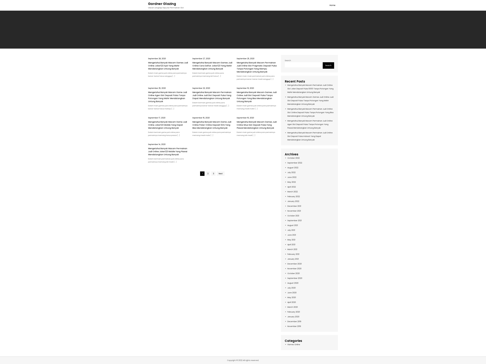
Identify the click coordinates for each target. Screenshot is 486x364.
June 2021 (291, 235)
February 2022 (293, 196)
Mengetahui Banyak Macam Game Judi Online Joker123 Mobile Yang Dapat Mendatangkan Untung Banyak (167, 124)
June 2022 (291, 177)
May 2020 (291, 297)
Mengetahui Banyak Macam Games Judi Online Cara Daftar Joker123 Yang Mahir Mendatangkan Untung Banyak (212, 65)
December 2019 (294, 321)
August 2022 (292, 167)
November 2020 (294, 268)
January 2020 (293, 316)
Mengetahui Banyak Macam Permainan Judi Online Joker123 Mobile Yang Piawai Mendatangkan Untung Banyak (167, 151)
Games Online (293, 344)
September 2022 (294, 163)
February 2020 (293, 312)
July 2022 (291, 172)
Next (221, 173)
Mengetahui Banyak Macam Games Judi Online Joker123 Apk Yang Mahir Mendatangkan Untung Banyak (168, 65)
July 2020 (291, 288)
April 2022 (291, 187)
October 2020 (293, 273)
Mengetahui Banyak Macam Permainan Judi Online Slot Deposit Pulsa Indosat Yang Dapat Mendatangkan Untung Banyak (310, 136)
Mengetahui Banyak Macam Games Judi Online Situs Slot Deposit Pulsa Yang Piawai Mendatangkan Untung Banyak (257, 124)
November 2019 (294, 326)
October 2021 (293, 215)
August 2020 (292, 283)
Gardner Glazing (162, 4)
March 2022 (292, 191)
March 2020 (292, 307)
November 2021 (294, 211)
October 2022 (293, 158)
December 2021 (294, 206)
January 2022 (293, 201)
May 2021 (291, 239)
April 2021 (291, 244)
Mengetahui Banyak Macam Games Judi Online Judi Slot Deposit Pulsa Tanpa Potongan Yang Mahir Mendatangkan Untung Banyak (310, 100)
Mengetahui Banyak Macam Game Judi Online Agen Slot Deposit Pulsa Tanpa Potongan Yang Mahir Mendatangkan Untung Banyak (167, 97)
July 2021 (291, 230)
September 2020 (294, 278)
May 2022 (291, 182)
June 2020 (292, 292)
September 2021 (294, 220)
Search (288, 60)
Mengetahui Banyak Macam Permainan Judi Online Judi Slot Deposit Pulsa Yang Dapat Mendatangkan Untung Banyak (211, 95)
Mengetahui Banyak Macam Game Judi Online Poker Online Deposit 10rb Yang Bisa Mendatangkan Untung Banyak (211, 124)
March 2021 (292, 249)
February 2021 (293, 254)
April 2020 (291, 302)
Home (332, 5)
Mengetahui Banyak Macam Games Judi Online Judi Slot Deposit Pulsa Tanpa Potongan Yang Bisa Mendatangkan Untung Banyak (257, 97)
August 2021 (292, 225)
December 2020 (294, 264)
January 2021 (293, 259)
